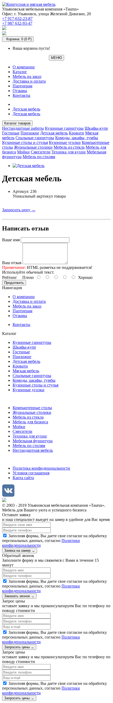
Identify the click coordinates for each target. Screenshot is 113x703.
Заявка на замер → (19, 551)
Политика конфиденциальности (41, 468)
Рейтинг (9, 277)
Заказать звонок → (19, 596)
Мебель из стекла (69, 147)
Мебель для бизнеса (30, 422)
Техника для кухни (69, 152)
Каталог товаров (17, 123)
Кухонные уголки (65, 142)
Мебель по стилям (39, 156)
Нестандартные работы (23, 128)
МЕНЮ (56, 58)
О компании (24, 67)
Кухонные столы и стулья (25, 142)
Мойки (23, 152)
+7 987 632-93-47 (17, 23)
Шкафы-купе (96, 128)
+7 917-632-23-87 (17, 18)
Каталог (20, 71)
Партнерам (22, 86)
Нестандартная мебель (33, 450)
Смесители (40, 152)
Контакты (21, 95)
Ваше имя (11, 240)
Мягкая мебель (26, 371)
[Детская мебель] (28, 165)
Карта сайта (23, 477)
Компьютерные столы (32, 407)
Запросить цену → (18, 210)
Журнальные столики (33, 147)
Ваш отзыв (12, 262)
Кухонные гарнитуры (64, 128)
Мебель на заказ (27, 76)
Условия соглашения (31, 473)
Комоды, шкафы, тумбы (76, 137)
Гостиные (10, 133)
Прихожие (29, 133)
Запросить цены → (19, 647)
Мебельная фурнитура (33, 441)
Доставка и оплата (29, 81)
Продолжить (14, 283)
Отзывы (20, 90)
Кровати (76, 133)
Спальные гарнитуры (35, 137)
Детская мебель (26, 109)
